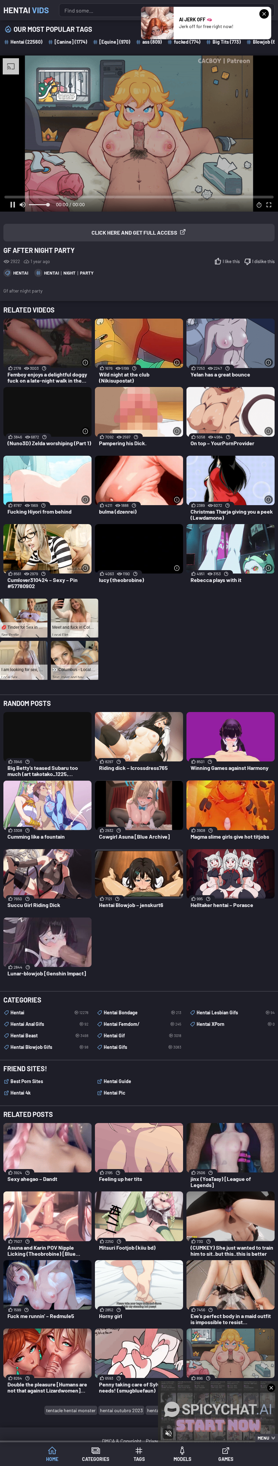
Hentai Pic (114, 1093)
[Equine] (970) (114, 42)
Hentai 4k (21, 1093)
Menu (263, 1438)
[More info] (85, 362)
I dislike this (263, 261)
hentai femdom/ (143, 1024)
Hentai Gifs (143, 1047)
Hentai (26, 10)
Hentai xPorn (236, 1024)
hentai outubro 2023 (121, 1410)
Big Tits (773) (227, 42)
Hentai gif (143, 1035)
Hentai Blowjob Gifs (49, 1047)
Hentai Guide (117, 1081)
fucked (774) (187, 42)
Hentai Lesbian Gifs (236, 1012)
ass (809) (152, 42)
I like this (231, 261)
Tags (139, 1459)
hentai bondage (143, 1012)
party (87, 273)
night (69, 273)
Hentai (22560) (26, 42)
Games (225, 1459)
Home (52, 1459)
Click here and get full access (134, 232)
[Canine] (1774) (71, 42)
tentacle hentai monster (71, 1410)
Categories (95, 1459)
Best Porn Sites (27, 1081)
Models (182, 1459)
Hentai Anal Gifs (49, 1024)
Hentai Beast (49, 1035)
